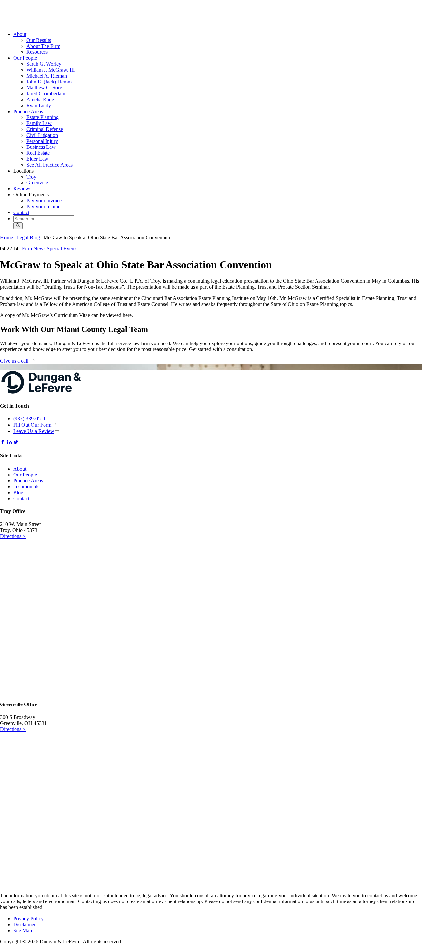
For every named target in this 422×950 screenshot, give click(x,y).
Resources (37, 52)
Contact (21, 212)
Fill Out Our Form (32, 425)
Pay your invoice (44, 200)
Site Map (22, 930)
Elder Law (37, 159)
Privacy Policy (28, 918)
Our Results (38, 40)
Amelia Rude (40, 99)
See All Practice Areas (49, 165)
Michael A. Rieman (46, 76)
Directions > (13, 536)
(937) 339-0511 (29, 418)
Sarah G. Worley (43, 64)
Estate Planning (42, 117)
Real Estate (38, 153)
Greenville (37, 182)
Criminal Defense (44, 129)
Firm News (34, 248)
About (19, 34)
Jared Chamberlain (45, 93)
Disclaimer (24, 924)
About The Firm (43, 46)
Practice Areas (28, 111)
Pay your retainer (44, 206)
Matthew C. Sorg (44, 87)
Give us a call (14, 361)
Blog (18, 492)
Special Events (62, 248)
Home (6, 237)
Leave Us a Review (33, 431)
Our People (25, 58)
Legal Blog (28, 237)
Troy (31, 177)
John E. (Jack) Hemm (49, 81)
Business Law (41, 147)
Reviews (22, 188)
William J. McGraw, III (50, 70)
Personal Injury (42, 141)
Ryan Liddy (38, 105)
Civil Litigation (42, 135)
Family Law (39, 123)
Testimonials (26, 486)
